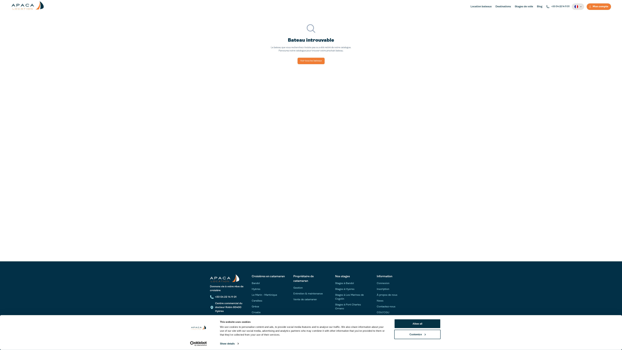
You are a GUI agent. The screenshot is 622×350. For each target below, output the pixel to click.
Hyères (256, 289)
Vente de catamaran (305, 299)
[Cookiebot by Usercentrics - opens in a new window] (198, 343)
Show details (227, 343)
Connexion (383, 283)
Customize (415, 334)
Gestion (298, 288)
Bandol (256, 283)
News (380, 301)
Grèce (255, 306)
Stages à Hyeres (344, 289)
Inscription (383, 289)
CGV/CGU (383, 312)
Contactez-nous (386, 306)
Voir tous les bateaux (311, 61)
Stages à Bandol (344, 283)
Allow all (417, 323)
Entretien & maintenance (308, 293)
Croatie (256, 312)
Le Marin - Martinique (264, 295)
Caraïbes (257, 301)
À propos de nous (387, 295)
